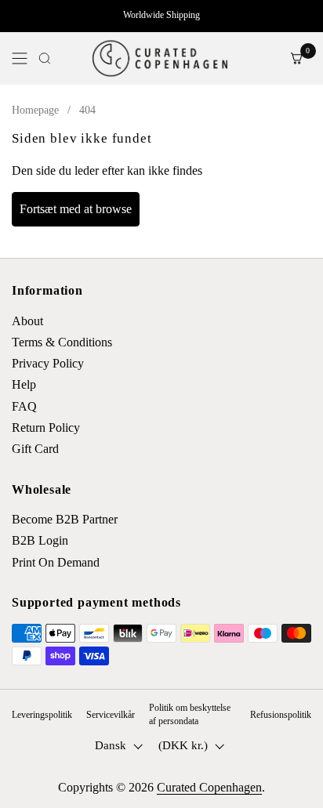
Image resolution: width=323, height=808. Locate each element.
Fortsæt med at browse (76, 209)
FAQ (24, 406)
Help (24, 384)
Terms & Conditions (62, 342)
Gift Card (35, 448)
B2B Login (40, 540)
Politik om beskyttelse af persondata (189, 714)
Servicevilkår (110, 714)
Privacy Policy (48, 363)
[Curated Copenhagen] (159, 58)
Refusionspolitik (280, 714)
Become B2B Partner (65, 519)
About (27, 321)
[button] (44, 58)
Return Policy (46, 427)
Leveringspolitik (42, 714)
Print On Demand (56, 562)
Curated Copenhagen (209, 787)
